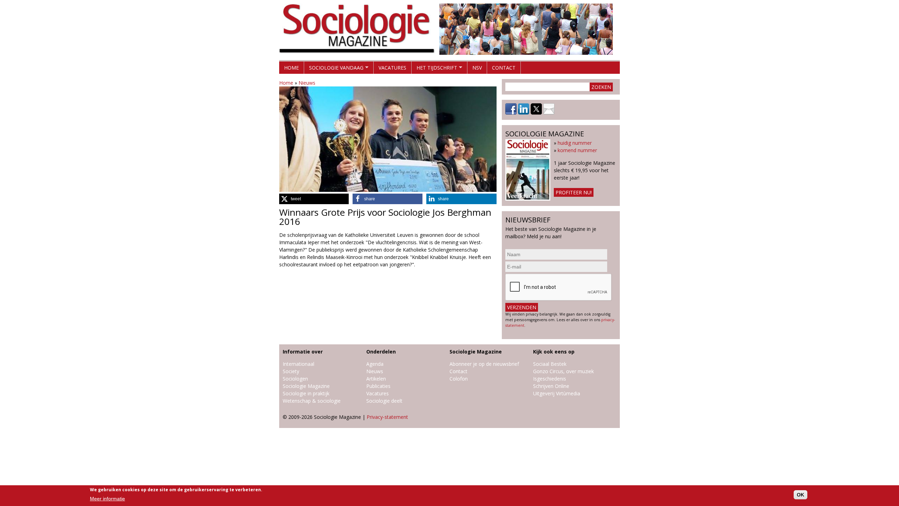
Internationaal (298, 364)
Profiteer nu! (574, 192)
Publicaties (378, 386)
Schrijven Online (551, 386)
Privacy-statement (387, 417)
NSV (477, 67)
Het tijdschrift (434, 69)
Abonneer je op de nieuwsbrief (484, 364)
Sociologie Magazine (306, 386)
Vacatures (392, 67)
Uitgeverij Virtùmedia (556, 393)
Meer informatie (107, 498)
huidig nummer (575, 143)
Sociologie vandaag (333, 69)
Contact (504, 67)
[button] (314, 199)
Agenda (374, 364)
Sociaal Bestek (549, 364)
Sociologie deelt (384, 400)
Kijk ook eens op (554, 351)
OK (800, 495)
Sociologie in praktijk (306, 393)
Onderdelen (381, 351)
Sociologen (295, 378)
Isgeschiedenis (549, 378)
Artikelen (376, 378)
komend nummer (577, 150)
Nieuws (306, 82)
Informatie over (303, 351)
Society (291, 371)
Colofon (459, 378)
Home (291, 67)
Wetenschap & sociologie (312, 400)
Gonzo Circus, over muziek (563, 371)
